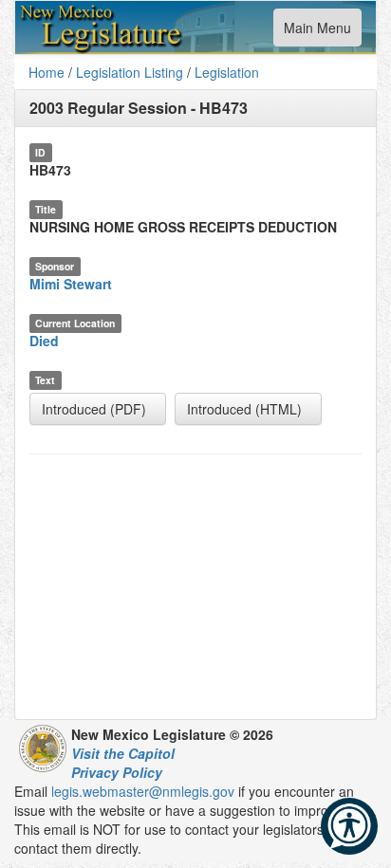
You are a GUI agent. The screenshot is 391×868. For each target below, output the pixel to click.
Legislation (227, 72)
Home (46, 72)
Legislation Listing (129, 72)
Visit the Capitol (123, 753)
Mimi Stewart (70, 283)
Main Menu (317, 31)
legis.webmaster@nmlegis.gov (142, 791)
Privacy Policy (116, 772)
